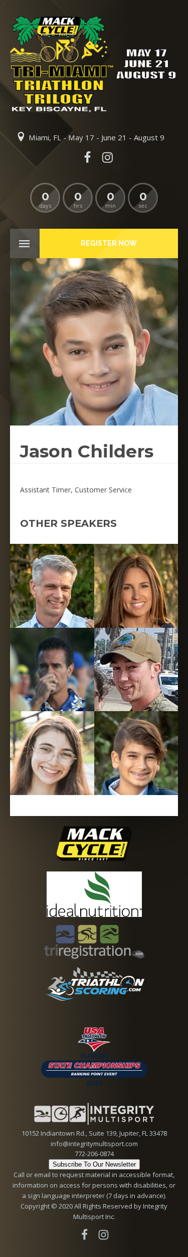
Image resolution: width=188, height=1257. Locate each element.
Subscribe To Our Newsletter (94, 1164)
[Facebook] (87, 157)
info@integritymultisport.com (94, 1143)
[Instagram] (108, 157)
